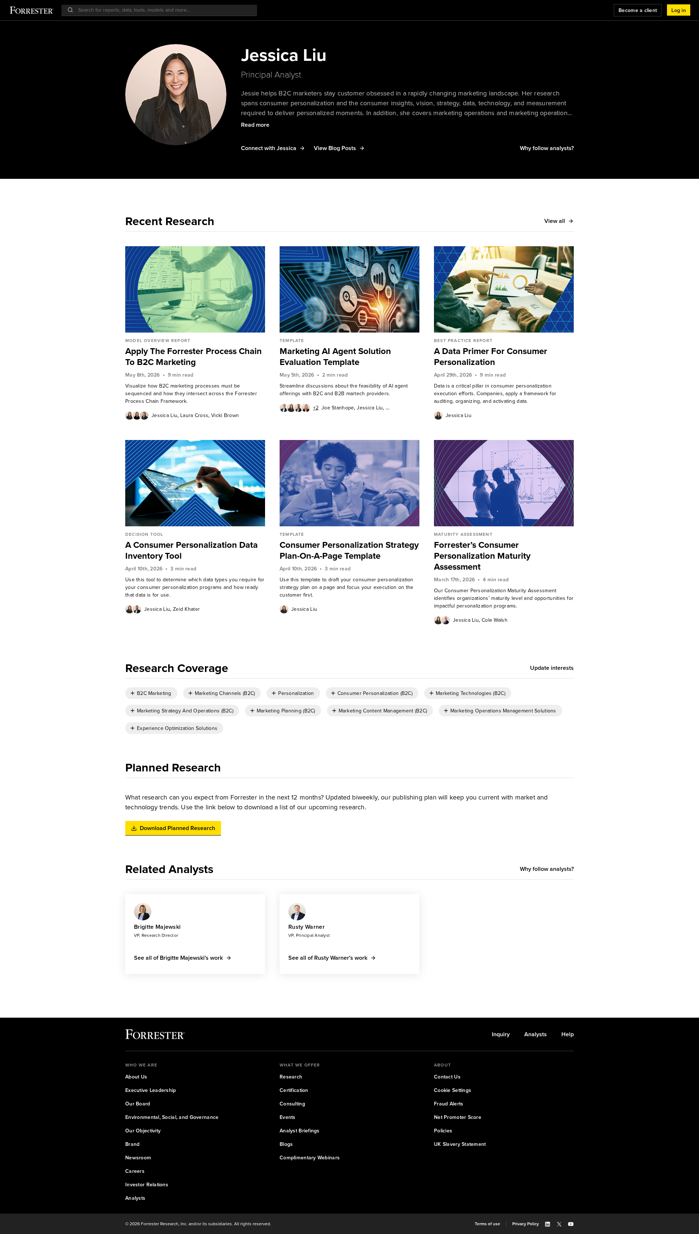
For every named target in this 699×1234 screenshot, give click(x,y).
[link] (195, 357)
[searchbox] (163, 10)
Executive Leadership (150, 1090)
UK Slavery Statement (460, 1144)
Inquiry (501, 1034)
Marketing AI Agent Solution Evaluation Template (335, 357)
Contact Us (447, 1077)
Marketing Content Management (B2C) (383, 711)
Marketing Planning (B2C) (286, 711)
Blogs (286, 1144)
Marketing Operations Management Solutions (503, 711)
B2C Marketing (154, 693)
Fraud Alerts (448, 1104)
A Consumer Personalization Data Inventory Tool (191, 550)
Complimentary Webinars (310, 1158)
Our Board (137, 1104)
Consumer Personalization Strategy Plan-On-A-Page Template (349, 550)
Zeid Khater (399, 408)
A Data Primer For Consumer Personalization (490, 357)
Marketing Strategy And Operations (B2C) (185, 711)
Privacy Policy (525, 1224)
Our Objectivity (143, 1131)
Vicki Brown (225, 415)
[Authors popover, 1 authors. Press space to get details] (438, 415)
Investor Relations (146, 1184)
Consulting (292, 1104)
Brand (132, 1144)
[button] (678, 10)
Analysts (535, 1034)
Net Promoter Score (457, 1117)
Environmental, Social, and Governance (171, 1117)
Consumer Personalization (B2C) (374, 693)
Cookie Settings (452, 1090)
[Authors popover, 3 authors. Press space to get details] (137, 415)
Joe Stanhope (337, 408)
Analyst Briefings (300, 1131)
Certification (294, 1090)
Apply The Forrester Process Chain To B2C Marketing (193, 357)
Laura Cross (194, 415)
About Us (136, 1077)
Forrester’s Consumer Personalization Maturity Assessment (482, 555)
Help (567, 1034)
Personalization (296, 693)
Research (291, 1077)
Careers (135, 1171)
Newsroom (138, 1158)
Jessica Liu (164, 415)
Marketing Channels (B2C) (225, 693)
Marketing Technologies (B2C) (470, 693)
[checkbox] (151, 693)
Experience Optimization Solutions (177, 728)
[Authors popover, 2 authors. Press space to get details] (133, 609)
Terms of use (487, 1224)
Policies (443, 1131)
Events (288, 1117)
